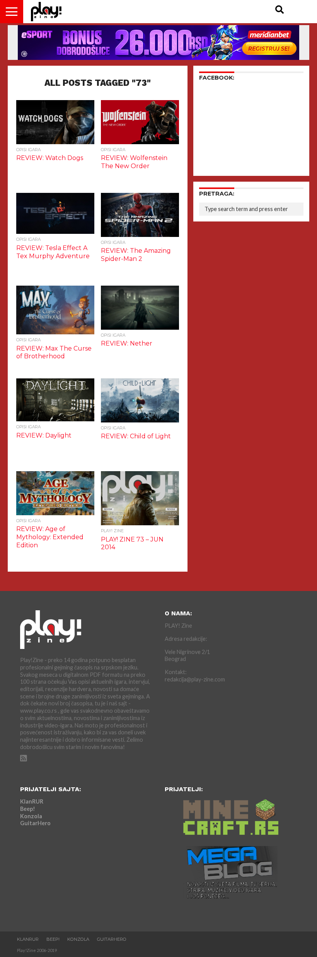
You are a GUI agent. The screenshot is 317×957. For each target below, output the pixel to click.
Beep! (27, 808)
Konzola (31, 816)
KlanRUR (31, 801)
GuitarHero (35, 823)
